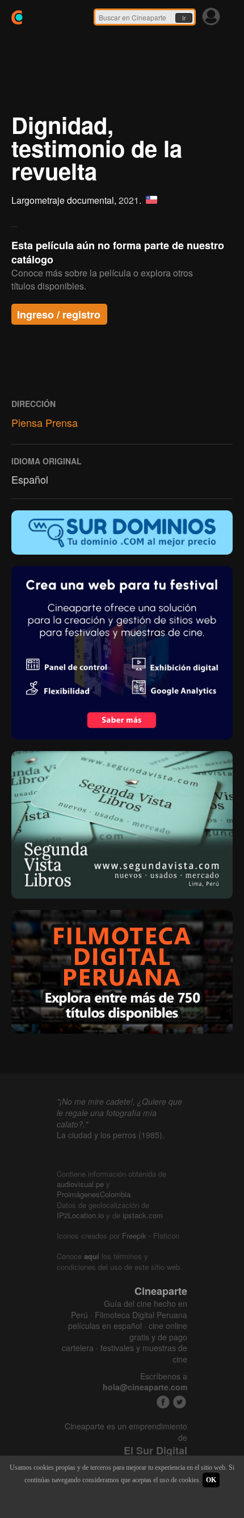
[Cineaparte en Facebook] (163, 1402)
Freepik (134, 1235)
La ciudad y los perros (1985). (111, 1134)
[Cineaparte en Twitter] (180, 1402)
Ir (184, 18)
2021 (129, 200)
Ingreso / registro (58, 314)
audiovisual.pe (80, 1184)
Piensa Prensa (44, 422)
